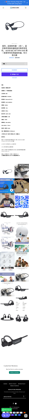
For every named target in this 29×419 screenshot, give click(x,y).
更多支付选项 (14, 77)
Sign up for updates (14, 389)
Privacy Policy (12, 383)
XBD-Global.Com (16, 407)
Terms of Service (14, 385)
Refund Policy (21, 383)
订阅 (23, 396)
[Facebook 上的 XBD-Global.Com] (13, 403)
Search (5, 383)
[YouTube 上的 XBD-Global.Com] (16, 403)
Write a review (14, 372)
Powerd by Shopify (14, 408)
